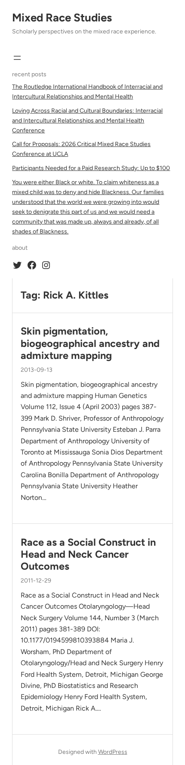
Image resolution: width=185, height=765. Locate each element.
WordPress (112, 752)
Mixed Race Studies (62, 17)
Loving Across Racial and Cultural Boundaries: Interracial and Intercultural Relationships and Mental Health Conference (87, 120)
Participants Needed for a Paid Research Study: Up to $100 (91, 168)
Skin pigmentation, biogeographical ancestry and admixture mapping (90, 343)
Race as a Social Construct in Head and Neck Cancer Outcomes (88, 554)
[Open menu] (17, 58)
